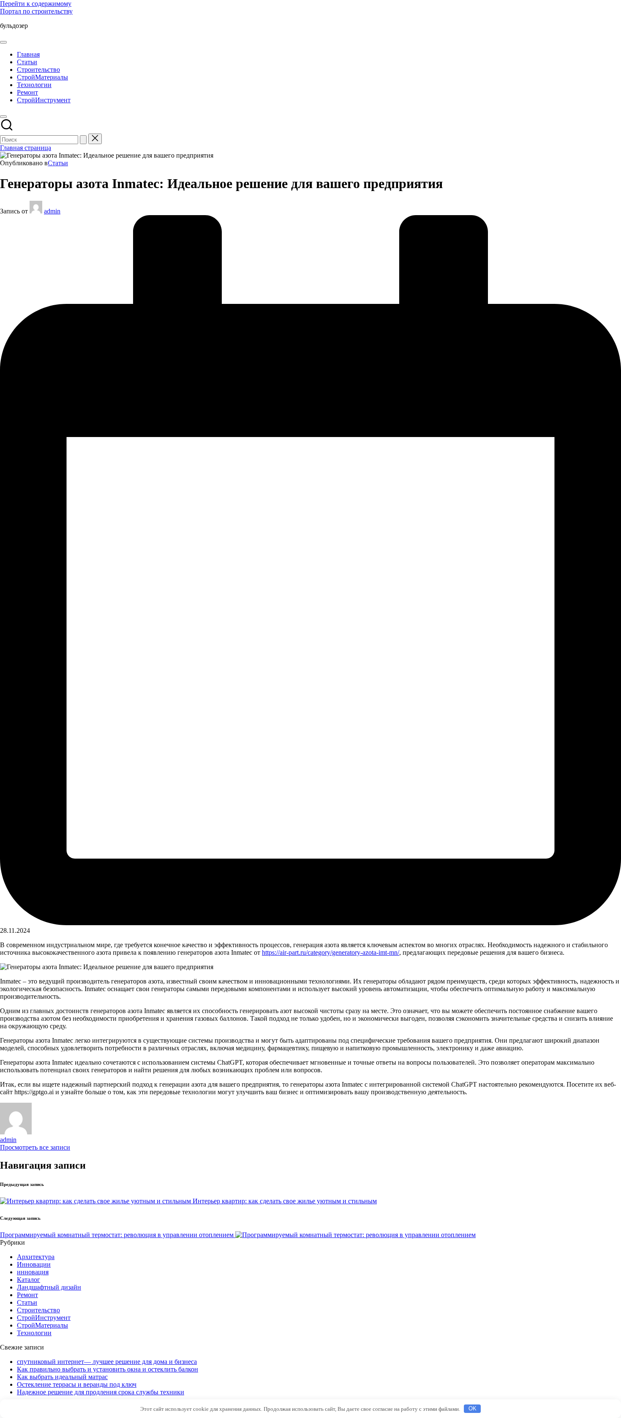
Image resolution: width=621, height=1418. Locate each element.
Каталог (28, 1279)
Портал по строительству (36, 11)
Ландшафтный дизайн (49, 1287)
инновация (33, 1272)
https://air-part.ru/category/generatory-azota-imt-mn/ (330, 952)
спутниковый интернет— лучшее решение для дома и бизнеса (107, 1361)
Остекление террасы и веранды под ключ (76, 1384)
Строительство (38, 1310)
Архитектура (35, 1256)
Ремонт (27, 1294)
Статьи (58, 163)
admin (8, 1139)
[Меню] (3, 42)
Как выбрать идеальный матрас (62, 1376)
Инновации (34, 1264)
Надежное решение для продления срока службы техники (100, 1392)
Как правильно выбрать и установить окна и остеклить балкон (107, 1369)
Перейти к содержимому (35, 3)
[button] (83, 139)
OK (472, 1408)
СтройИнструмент (44, 1317)
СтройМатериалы (42, 1325)
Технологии (34, 1332)
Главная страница (25, 147)
